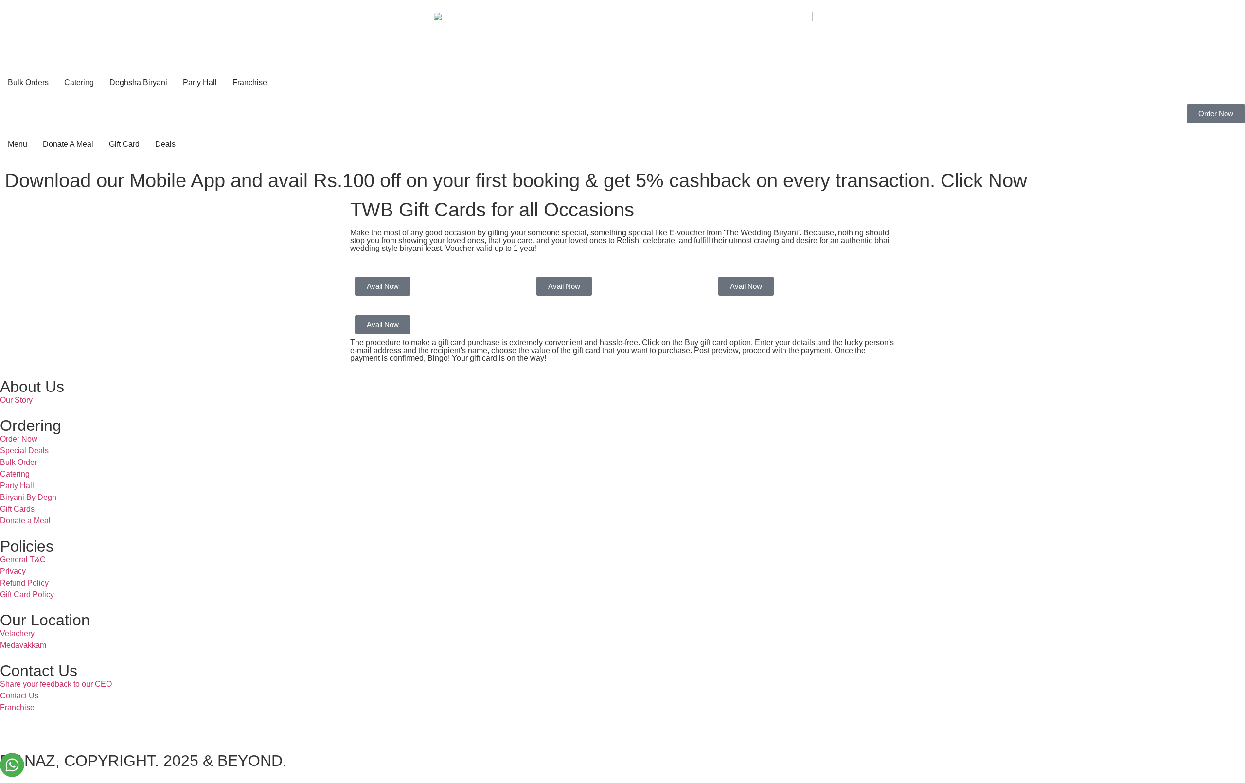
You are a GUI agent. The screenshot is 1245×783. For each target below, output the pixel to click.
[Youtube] (65, 725)
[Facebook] (38, 725)
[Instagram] (12, 725)
